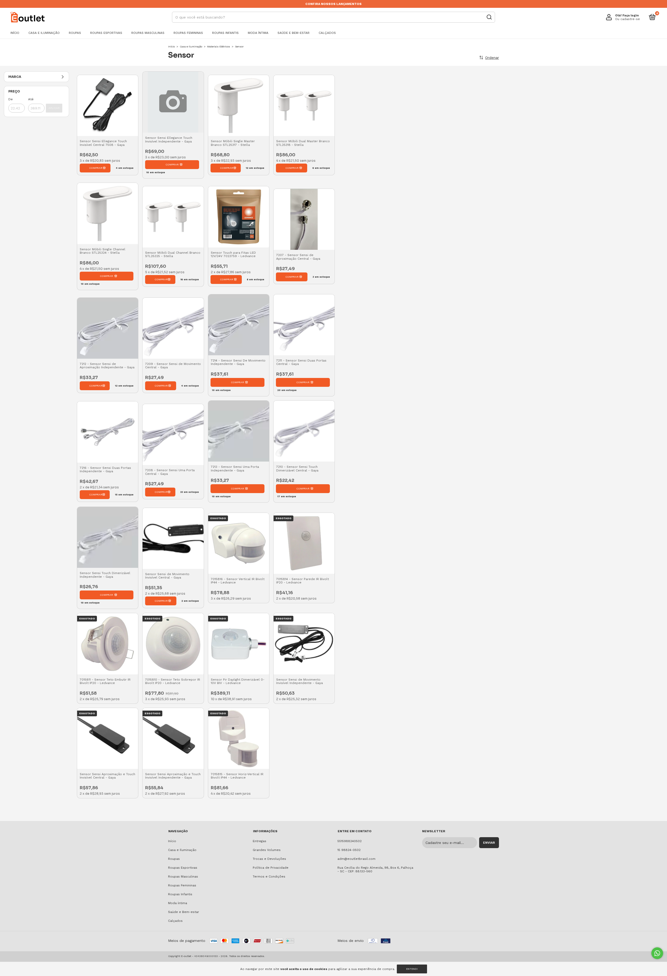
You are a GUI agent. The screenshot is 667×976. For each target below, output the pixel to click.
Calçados (327, 33)
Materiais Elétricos (218, 46)
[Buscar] (489, 17)
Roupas (75, 33)
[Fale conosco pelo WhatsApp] (657, 953)
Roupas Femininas (188, 33)
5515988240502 (349, 841)
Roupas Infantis (225, 33)
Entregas (259, 841)
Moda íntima (258, 33)
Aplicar (54, 108)
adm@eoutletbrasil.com (356, 859)
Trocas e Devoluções (269, 859)
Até (31, 99)
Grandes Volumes (267, 850)
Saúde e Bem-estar (293, 33)
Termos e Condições (269, 876)
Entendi (412, 968)
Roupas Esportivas (106, 33)
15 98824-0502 (349, 850)
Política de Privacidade (270, 867)
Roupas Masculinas (147, 33)
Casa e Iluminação (44, 33)
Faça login (630, 15)
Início (14, 33)
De (10, 99)
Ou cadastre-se (627, 19)
